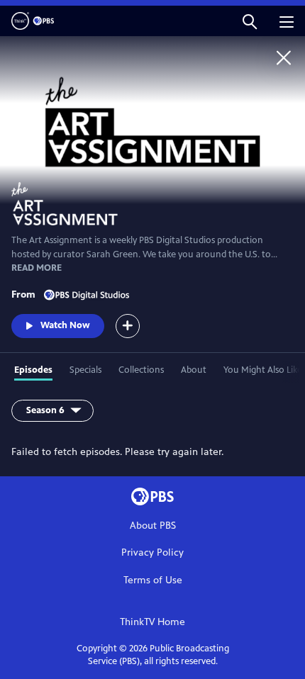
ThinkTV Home (152, 622)
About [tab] (193, 370)
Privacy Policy (152, 552)
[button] (249, 21)
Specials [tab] (85, 370)
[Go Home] (284, 57)
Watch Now (65, 325)
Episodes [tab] (33, 370)
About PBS (153, 526)
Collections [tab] (141, 370)
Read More (36, 268)
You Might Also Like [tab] (262, 370)
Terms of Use (152, 580)
